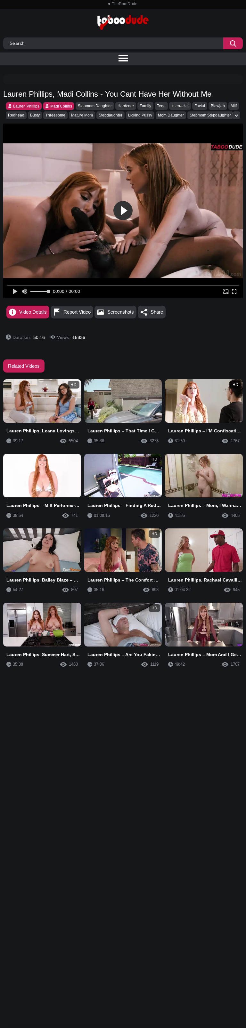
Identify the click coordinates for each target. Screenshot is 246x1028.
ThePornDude (124, 4)
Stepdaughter (110, 115)
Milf (234, 106)
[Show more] (236, 115)
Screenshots (120, 312)
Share (157, 312)
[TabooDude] (227, 146)
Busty (35, 115)
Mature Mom (82, 115)
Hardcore (126, 106)
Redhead (16, 115)
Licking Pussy (140, 115)
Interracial (180, 106)
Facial (199, 106)
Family (145, 106)
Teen (161, 106)
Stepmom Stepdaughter (210, 115)
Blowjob (218, 106)
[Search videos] (233, 43)
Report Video (77, 312)
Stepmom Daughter (95, 106)
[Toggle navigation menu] (123, 58)
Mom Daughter (171, 115)
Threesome (55, 115)
